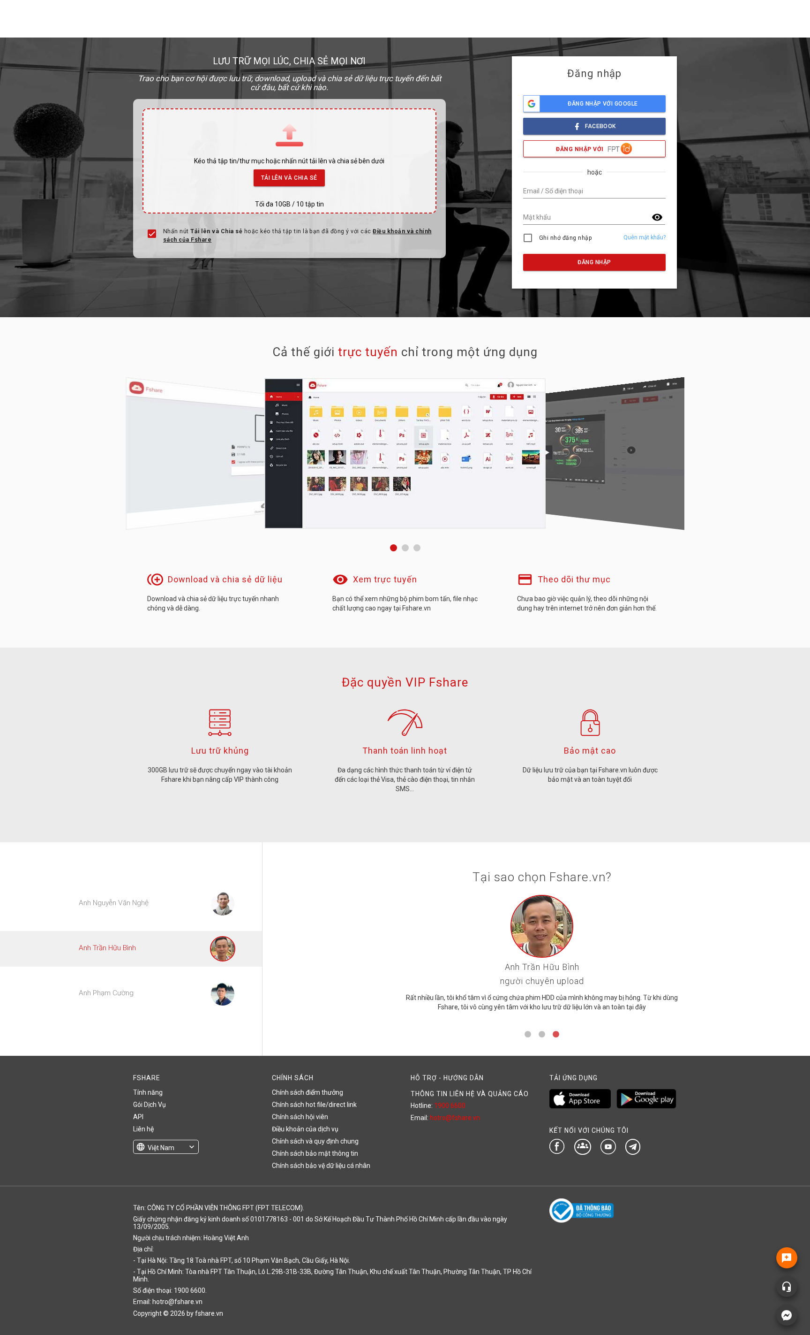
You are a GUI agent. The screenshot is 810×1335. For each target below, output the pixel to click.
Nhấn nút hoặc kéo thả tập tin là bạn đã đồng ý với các (297, 235)
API (138, 1117)
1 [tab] (527, 1034)
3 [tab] (556, 1034)
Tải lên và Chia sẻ (289, 178)
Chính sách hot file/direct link (314, 1104)
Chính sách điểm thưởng (307, 1092)
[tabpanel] (541, 956)
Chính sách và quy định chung (315, 1141)
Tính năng (148, 1092)
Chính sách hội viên (300, 1117)
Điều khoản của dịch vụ (305, 1129)
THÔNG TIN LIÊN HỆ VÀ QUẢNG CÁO (470, 1094)
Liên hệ (143, 1129)
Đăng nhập (594, 262)
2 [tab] (542, 1034)
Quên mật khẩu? (644, 237)
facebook (600, 126)
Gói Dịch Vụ (149, 1104)
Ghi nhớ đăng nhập (565, 238)
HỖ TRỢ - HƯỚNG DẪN (447, 1078)
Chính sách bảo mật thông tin (315, 1153)
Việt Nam (161, 1148)
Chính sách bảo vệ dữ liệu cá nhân (321, 1165)
